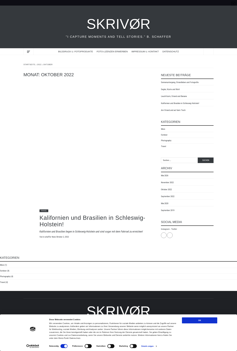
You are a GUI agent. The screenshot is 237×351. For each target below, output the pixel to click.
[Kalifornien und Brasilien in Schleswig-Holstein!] (88, 147)
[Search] (208, 52)
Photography (166, 140)
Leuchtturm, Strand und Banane (174, 96)
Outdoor (164, 135)
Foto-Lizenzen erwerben (112, 51)
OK (199, 320)
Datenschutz (170, 51)
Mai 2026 (164, 175)
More (163, 129)
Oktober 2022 (166, 189)
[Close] (233, 4)
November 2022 (167, 182)
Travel (44, 211)
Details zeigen (147, 346)
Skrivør (118, 24)
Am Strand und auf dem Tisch (173, 110)
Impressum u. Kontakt (145, 51)
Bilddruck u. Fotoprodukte (75, 51)
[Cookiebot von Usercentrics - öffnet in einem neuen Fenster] (33, 346)
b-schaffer (47, 237)
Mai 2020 (164, 203)
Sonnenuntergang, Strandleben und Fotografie (180, 82)
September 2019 (167, 210)
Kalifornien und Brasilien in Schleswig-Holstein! (92, 221)
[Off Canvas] (28, 51)
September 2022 (167, 196)
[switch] (88, 346)
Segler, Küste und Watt (170, 89)
